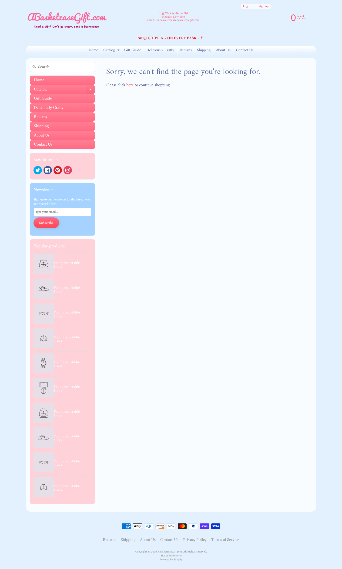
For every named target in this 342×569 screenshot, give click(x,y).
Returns (186, 50)
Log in (247, 6)
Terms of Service (225, 539)
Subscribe (46, 223)
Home (93, 50)
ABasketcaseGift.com (170, 551)
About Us (223, 50)
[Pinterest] (58, 170)
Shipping (204, 50)
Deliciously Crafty (160, 50)
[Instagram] (68, 170)
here (130, 85)
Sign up (263, 6)
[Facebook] (48, 170)
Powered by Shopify (171, 559)
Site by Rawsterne (171, 555)
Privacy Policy (195, 539)
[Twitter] (38, 170)
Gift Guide (132, 50)
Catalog (112, 50)
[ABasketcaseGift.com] (66, 17)
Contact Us (244, 50)
